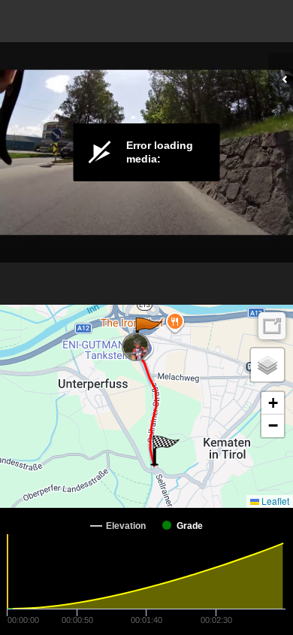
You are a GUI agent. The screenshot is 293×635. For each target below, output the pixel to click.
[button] (147, 333)
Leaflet (274, 500)
